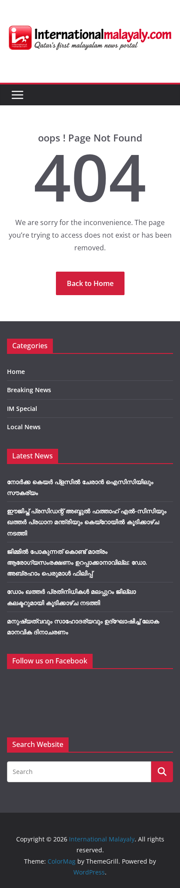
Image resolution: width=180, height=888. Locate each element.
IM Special (22, 408)
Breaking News (29, 390)
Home (16, 371)
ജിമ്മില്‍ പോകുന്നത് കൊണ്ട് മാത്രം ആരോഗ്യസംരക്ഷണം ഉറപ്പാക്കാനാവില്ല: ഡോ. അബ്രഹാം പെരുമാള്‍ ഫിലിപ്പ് (77, 562)
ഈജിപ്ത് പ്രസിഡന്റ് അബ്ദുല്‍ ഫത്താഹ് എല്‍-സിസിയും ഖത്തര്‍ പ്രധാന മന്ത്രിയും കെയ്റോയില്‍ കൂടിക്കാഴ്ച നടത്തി (86, 522)
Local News (24, 427)
